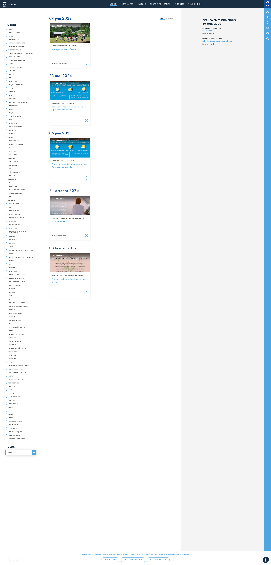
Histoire (11, 109)
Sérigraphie (12, 268)
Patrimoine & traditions (16, 60)
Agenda (114, 4)
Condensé (169, 18)
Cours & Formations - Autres (18, 306)
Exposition (12, 99)
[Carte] (267, 22)
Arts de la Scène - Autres (17, 275)
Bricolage (11, 292)
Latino (10, 362)
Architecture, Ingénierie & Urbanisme (21, 257)
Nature (10, 247)
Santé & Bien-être (14, 162)
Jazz (9, 299)
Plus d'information (158, 560)
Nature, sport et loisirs (16, 43)
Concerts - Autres (14, 285)
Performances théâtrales (17, 217)
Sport (10, 95)
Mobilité (179, 4)
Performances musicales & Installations (17, 232)
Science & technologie (16, 46)
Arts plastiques (13, 39)
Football (11, 393)
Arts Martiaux (13, 404)
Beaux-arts (12, 221)
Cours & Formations (15, 127)
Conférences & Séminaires (17, 102)
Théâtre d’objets (14, 224)
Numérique (12, 355)
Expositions (12, 81)
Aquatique (11, 386)
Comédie (11, 407)
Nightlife (11, 74)
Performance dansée (15, 421)
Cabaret (11, 376)
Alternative (12, 289)
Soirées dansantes (14, 320)
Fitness (10, 390)
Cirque (10, 113)
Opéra (10, 296)
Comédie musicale (14, 341)
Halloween (12, 358)
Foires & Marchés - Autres (17, 348)
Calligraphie (12, 351)
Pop (9, 264)
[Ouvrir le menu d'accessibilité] (266, 560)
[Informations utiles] (267, 16)
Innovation (12, 130)
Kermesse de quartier (16, 334)
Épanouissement (14, 203)
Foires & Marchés (14, 116)
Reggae (10, 183)
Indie (10, 169)
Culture (142, 4)
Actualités (127, 4)
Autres (10, 78)
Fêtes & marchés (14, 57)
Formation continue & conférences (20, 53)
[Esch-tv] (267, 32)
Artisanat (11, 158)
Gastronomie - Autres (15, 369)
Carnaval (11, 317)
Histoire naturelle (14, 214)
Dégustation (12, 186)
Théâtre (11, 88)
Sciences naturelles (15, 193)
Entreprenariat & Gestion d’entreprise (21, 250)
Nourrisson (12, 165)
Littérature (12, 71)
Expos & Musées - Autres (16, 327)
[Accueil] (267, 11)
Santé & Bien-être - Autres (17, 372)
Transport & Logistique (16, 435)
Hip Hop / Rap (12, 228)
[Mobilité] (267, 27)
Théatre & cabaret (14, 50)
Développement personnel (17, 190)
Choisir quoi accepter (133, 560)
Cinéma (10, 120)
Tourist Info (195, 4)
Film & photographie (15, 67)
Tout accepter (110, 560)
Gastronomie (13, 155)
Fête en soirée (13, 425)
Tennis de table (13, 383)
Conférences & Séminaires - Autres (20, 303)
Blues (10, 324)
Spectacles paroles (15, 313)
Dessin (10, 418)
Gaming (10, 414)
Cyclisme (11, 240)
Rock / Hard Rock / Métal (17, 282)
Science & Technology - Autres (18, 365)
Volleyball (12, 344)
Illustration (12, 428)
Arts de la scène (14, 32)
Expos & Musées (13, 141)
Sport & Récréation (160, 4)
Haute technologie (14, 397)
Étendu (162, 18)
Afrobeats (12, 310)
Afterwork (12, 200)
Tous (10, 29)
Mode (10, 411)
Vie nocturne (12, 151)
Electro (11, 148)
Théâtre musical (14, 172)
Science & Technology (15, 144)
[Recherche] (267, 38)
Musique (11, 36)
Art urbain (12, 179)
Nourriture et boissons (16, 439)
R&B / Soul (12, 400)
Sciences (11, 134)
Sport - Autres (13, 271)
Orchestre (12, 338)
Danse (10, 64)
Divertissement (13, 123)
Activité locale (13, 210)
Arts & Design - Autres (16, 278)
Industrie (11, 243)
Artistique (12, 331)
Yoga (10, 207)
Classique (11, 176)
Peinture (11, 254)
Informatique (13, 236)
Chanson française (15, 432)
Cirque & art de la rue (16, 85)
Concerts (11, 92)
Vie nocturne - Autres (15, 379)
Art (9, 196)
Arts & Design (13, 106)
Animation (11, 137)
